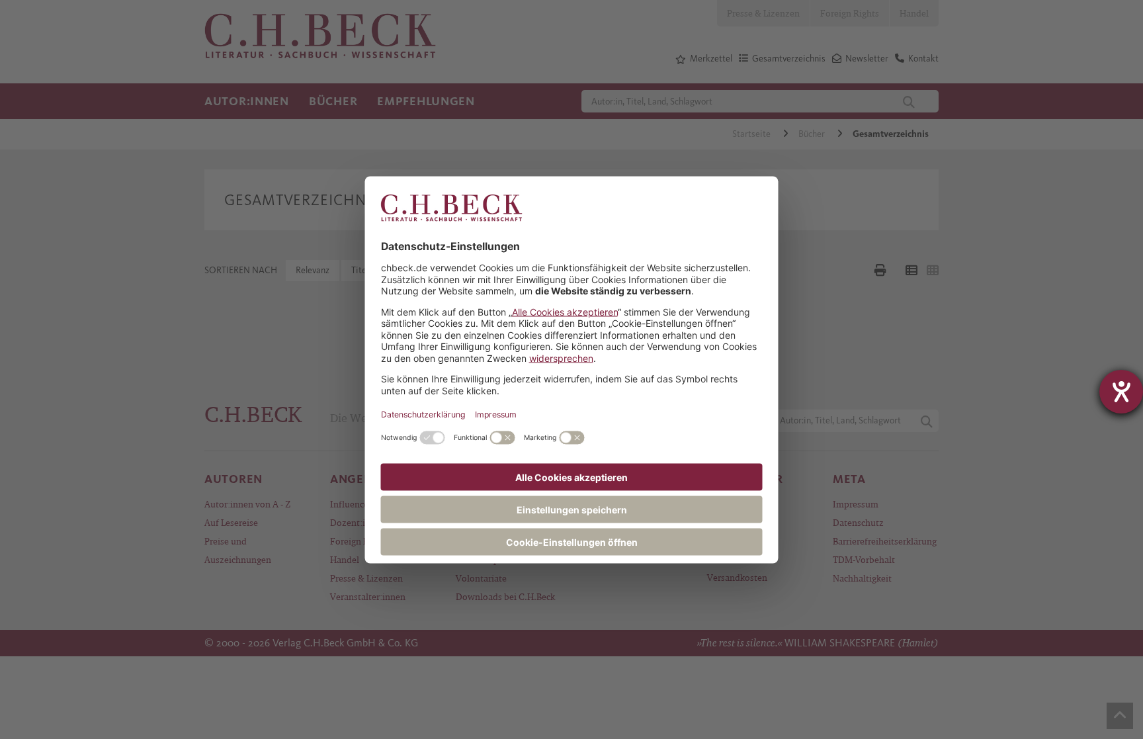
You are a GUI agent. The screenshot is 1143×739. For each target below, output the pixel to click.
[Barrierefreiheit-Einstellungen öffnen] (1121, 391)
